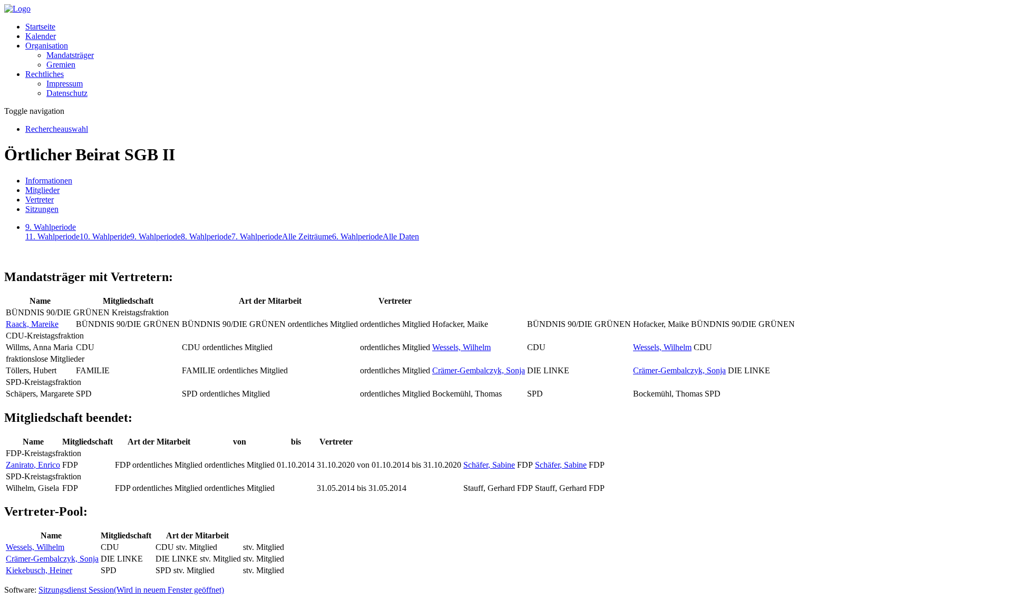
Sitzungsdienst (131, 589)
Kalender (40, 36)
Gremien (60, 64)
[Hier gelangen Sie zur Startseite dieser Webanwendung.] (17, 8)
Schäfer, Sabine (489, 464)
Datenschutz (66, 93)
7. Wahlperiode (256, 236)
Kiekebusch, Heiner (39, 570)
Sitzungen (42, 209)
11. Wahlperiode (52, 236)
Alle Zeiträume (307, 236)
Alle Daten (401, 236)
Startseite (40, 26)
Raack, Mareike (32, 324)
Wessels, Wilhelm (461, 347)
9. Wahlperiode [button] (50, 227)
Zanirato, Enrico (33, 464)
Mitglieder (42, 190)
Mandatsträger (70, 55)
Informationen (48, 180)
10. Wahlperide (105, 236)
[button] (46, 45)
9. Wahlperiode (155, 236)
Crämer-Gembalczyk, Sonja (478, 370)
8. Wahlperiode (206, 236)
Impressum (64, 83)
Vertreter (39, 199)
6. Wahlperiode (357, 236)
